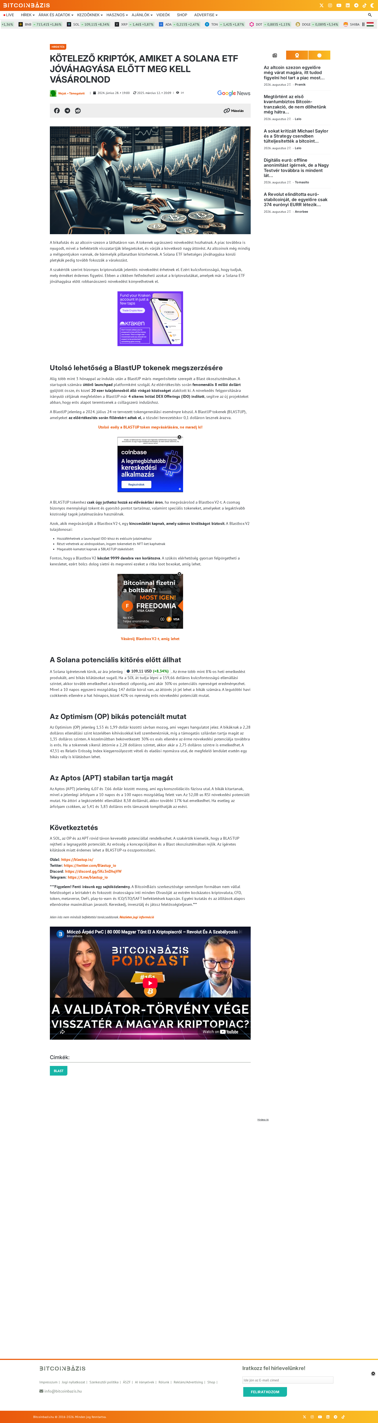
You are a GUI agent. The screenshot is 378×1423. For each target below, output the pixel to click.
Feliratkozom (265, 1392)
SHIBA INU (344, 24)
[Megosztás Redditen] (77, 110)
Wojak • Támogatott (71, 93)
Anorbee (301, 211)
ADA (158, 24)
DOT (248, 24)
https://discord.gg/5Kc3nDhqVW (93, 871)
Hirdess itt (263, 1119)
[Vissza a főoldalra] (27, 4)
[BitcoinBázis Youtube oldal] (338, 5)
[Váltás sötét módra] (372, 5)
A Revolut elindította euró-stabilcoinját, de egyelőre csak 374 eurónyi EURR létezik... (296, 199)
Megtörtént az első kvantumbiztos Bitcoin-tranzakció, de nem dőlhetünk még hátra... (295, 104)
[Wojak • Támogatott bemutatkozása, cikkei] (53, 93)
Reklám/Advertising (188, 1382)
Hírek (26, 15)
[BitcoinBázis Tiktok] (365, 5)
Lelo (298, 119)
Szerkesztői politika (104, 1382)
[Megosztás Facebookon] (56, 110)
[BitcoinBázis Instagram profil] (330, 5)
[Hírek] (234, 93)
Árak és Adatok (54, 15)
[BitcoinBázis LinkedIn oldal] (348, 5)
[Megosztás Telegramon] (67, 110)
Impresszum (48, 1382)
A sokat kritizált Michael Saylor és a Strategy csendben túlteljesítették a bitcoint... (296, 136)
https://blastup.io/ (77, 859)
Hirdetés (58, 46)
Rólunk (164, 1382)
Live (10, 15)
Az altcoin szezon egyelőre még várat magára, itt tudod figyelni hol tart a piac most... (294, 72)
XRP (113, 24)
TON (203, 24)
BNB (18, 24)
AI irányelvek (144, 1382)
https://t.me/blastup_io (88, 877)
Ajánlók (140, 15)
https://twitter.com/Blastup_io (90, 865)
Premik (300, 84)
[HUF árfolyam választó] (370, 24)
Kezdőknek (88, 15)
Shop (182, 15)
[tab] (275, 55)
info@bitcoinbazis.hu (63, 1391)
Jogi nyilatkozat (73, 1382)
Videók (163, 15)
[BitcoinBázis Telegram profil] (356, 5)
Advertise (204, 15)
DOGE (295, 24)
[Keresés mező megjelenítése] (370, 15)
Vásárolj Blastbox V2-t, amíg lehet (150, 638)
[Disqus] (189, 1178)
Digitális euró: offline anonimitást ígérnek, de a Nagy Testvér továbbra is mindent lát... (296, 168)
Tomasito (302, 182)
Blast (58, 1071)
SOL (67, 24)
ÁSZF (127, 1382)
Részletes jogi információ (136, 917)
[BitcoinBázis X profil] (321, 5)
